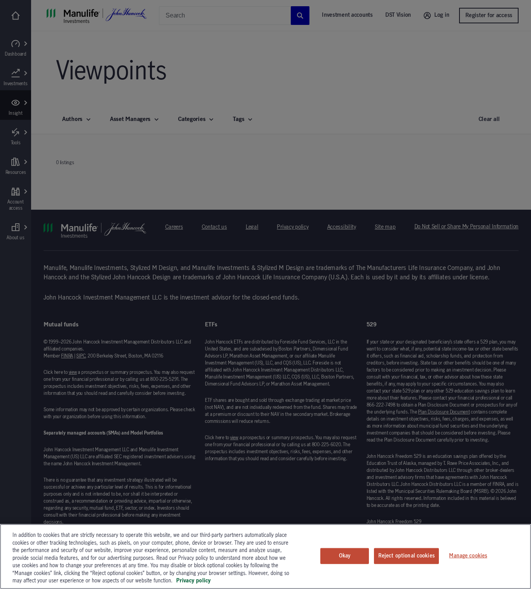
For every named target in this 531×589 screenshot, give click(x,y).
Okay (345, 555)
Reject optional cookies (406, 555)
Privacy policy (193, 581)
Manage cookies (468, 555)
